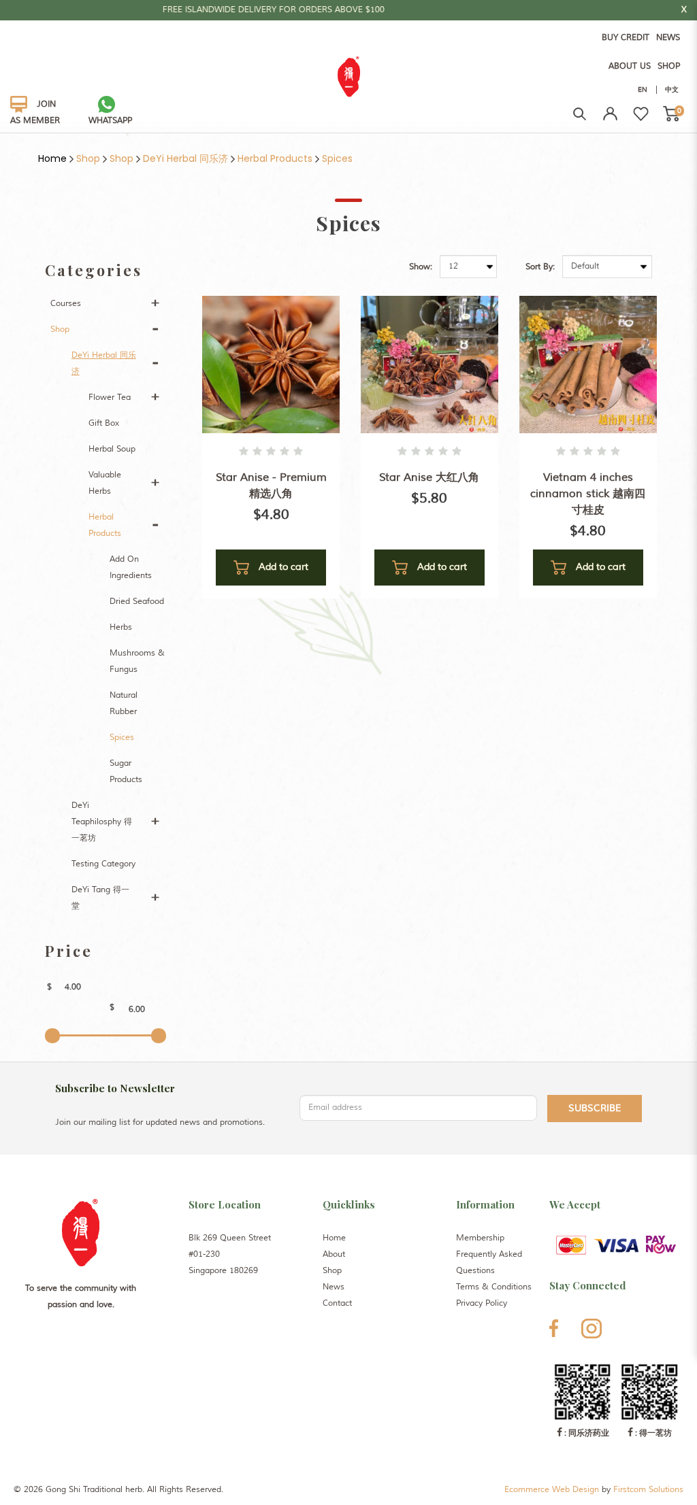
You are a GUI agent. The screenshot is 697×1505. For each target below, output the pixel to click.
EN (642, 89)
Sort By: (540, 267)
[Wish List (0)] (641, 114)
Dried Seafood (137, 601)
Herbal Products (275, 158)
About (334, 1254)
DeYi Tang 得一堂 (100, 898)
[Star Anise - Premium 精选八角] (271, 364)
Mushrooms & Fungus (137, 661)
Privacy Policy (481, 1303)
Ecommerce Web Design (551, 1490)
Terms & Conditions (494, 1287)
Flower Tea (109, 397)
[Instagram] (591, 1328)
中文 (672, 89)
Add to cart (282, 567)
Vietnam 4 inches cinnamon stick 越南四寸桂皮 (587, 494)
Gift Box (103, 423)
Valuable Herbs (104, 483)
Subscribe (594, 1108)
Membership (480, 1238)
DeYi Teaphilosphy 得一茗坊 (101, 821)
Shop (88, 158)
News (333, 1287)
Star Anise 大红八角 (429, 477)
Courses (65, 304)
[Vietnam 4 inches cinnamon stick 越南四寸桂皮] (588, 364)
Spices (337, 158)
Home (52, 158)
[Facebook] (553, 1328)
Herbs (121, 627)
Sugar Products (126, 771)
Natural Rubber (123, 703)
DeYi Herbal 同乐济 (185, 158)
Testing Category (103, 864)
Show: (420, 267)
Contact (337, 1303)
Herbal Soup (111, 449)
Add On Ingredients (131, 567)
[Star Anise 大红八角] (429, 364)
